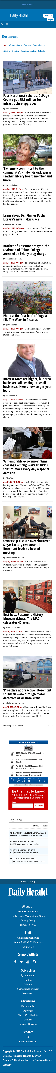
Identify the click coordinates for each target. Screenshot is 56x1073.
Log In (50, 19)
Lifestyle (6, 50)
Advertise (28, 1010)
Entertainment (39, 45)
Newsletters (28, 993)
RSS (28, 1037)
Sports (19, 45)
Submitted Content (28, 50)
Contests (28, 979)
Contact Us (28, 946)
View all (36, 825)
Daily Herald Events (28, 911)
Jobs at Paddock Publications (28, 942)
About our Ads (28, 1006)
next (48, 725)
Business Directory (28, 1024)
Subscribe (48, 15)
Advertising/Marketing (28, 937)
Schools (41, 50)
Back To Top (29, 881)
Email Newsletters (28, 1041)
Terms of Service (28, 924)
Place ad (45, 825)
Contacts (28, 1019)
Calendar (28, 984)
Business (27, 45)
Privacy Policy (28, 920)
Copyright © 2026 (11, 1051)
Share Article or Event (28, 988)
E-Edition (29, 975)
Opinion (15, 50)
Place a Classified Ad (28, 1015)
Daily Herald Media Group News (28, 915)
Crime (12, 45)
